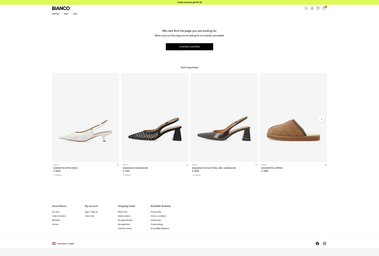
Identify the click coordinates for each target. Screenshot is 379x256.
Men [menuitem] (66, 14)
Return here (122, 212)
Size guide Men (124, 224)
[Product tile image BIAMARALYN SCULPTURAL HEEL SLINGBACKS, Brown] (224, 117)
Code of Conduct (59, 216)
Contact (55, 224)
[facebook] (317, 243)
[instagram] (324, 243)
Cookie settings (157, 224)
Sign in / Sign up (91, 212)
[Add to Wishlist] (118, 165)
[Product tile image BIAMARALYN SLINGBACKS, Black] (154, 117)
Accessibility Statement (160, 228)
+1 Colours (58, 175)
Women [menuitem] (55, 14)
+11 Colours (196, 175)
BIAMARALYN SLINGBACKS (135, 168)
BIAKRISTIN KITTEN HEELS (66, 168)
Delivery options (124, 216)
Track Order (89, 216)
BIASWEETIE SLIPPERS (272, 168)
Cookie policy (156, 220)
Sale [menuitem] (75, 14)
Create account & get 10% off (189, 2)
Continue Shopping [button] (189, 47)
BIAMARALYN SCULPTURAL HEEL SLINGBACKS (214, 168)
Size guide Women (125, 220)
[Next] (322, 119)
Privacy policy (156, 212)
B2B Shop (56, 220)
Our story (56, 212)
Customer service (125, 228)
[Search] (306, 8)
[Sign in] (312, 8)
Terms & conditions (158, 216)
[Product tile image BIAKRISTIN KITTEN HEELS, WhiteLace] (85, 117)
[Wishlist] (318, 8)
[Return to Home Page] (61, 8)
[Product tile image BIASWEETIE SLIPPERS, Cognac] (293, 117)
